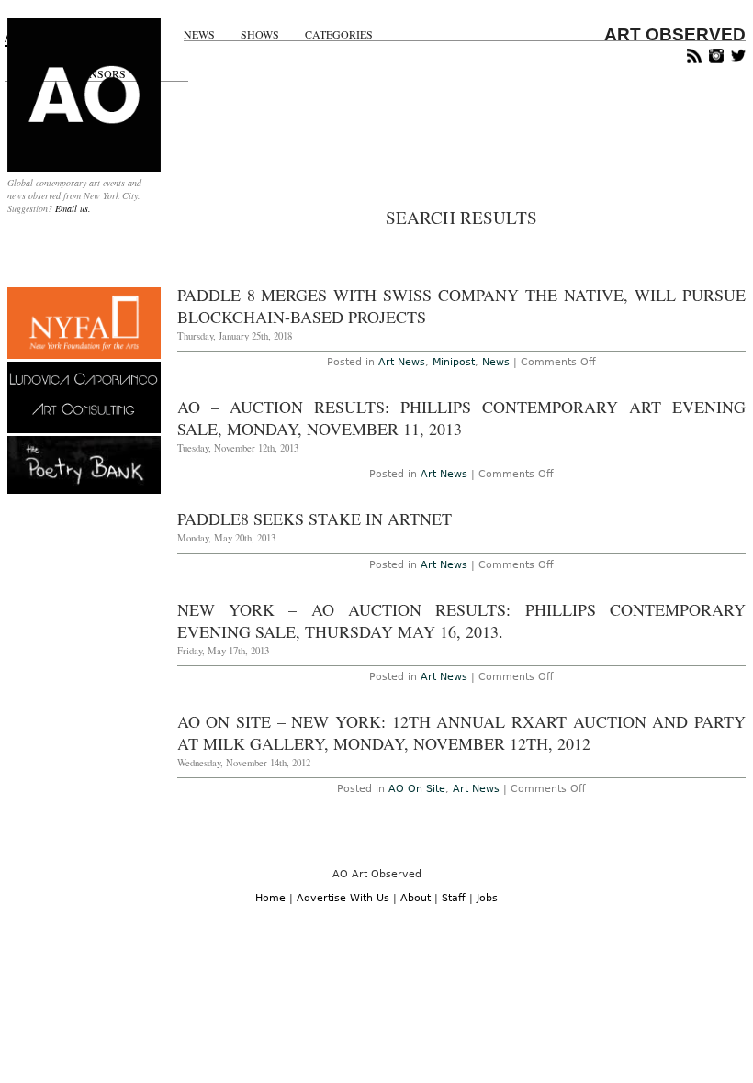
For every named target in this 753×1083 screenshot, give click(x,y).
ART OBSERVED (675, 34)
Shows (260, 34)
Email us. (73, 208)
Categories (339, 34)
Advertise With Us (343, 898)
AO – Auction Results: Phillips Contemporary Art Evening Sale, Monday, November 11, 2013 (461, 418)
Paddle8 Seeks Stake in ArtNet (314, 519)
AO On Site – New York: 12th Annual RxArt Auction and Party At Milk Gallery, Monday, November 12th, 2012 (461, 732)
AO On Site (416, 789)
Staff (454, 898)
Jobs (487, 898)
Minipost (454, 362)
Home (270, 898)
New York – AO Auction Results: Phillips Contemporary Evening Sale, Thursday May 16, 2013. (461, 620)
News (199, 34)
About (415, 898)
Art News (401, 362)
